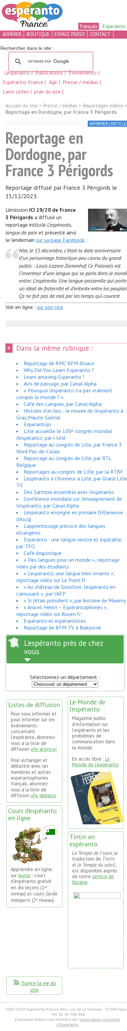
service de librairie (93, 879)
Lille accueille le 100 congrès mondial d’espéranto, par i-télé (64, 434)
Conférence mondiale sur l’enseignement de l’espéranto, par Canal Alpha (69, 502)
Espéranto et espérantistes (55, 620)
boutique (38, 34)
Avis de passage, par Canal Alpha (60, 383)
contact (100, 34)
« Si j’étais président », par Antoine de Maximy (75, 600)
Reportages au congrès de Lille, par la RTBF (73, 471)
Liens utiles (16, 91)
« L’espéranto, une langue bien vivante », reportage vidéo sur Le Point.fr (65, 576)
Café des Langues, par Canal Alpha (63, 403)
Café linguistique (43, 553)
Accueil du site (21, 105)
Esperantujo (37, 424)
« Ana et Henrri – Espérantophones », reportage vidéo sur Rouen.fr (62, 610)
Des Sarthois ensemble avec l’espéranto (69, 492)
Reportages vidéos (103, 105)
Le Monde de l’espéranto (95, 762)
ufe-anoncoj (44, 749)
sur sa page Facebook (60, 239)
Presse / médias (81, 82)
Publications (49, 72)
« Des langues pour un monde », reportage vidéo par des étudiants (68, 563)
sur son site (50, 307)
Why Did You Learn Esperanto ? (59, 370)
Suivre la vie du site (34, 986)
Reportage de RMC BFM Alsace (59, 363)
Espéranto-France (24, 82)
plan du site (47, 91)
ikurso (24, 875)
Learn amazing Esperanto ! (54, 376)
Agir (54, 82)
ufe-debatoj (43, 795)
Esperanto (114, 26)
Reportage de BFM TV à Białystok (62, 627)
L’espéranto (17, 72)
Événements (83, 72)
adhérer (11, 34)
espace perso (70, 34)
